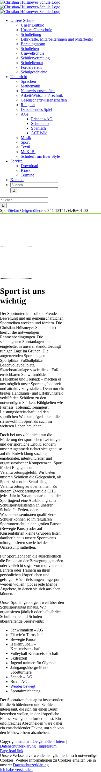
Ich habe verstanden (16, 769)
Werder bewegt (22, 686)
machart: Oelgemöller (35, 741)
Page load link (11, 751)
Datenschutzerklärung (18, 746)
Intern (60, 741)
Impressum (47, 746)
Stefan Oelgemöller (24, 210)
